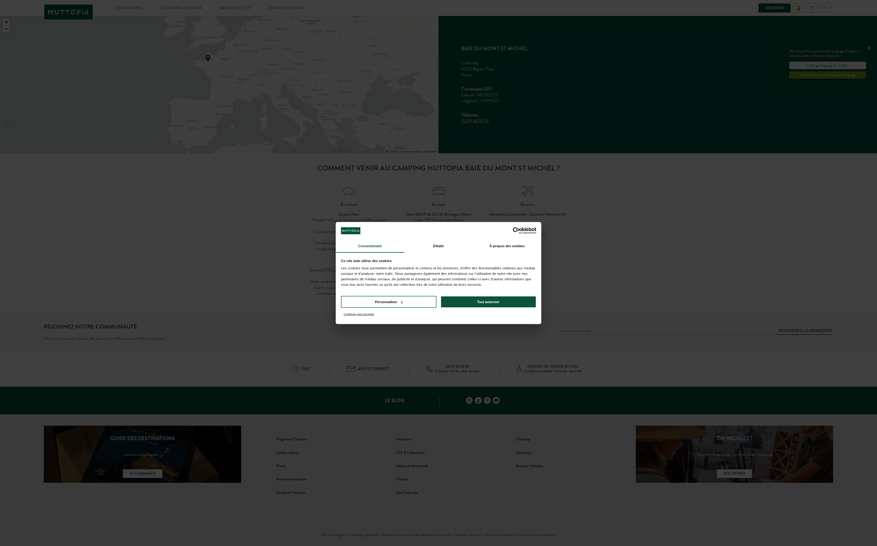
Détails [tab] (438, 246)
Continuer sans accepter (359, 314)
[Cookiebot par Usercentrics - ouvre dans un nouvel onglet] (516, 230)
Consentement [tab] (370, 246)
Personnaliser (386, 302)
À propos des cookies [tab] (507, 246)
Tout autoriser (488, 302)
